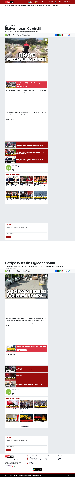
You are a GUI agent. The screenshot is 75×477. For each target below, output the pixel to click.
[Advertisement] (37, 16)
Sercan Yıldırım (16, 166)
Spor (19, 5)
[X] (8, 466)
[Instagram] (10, 466)
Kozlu (28, 5)
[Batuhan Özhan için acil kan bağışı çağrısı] (12, 404)
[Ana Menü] (69, 5)
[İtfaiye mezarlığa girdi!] (26, 50)
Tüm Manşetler (31, 462)
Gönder (8, 236)
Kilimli (32, 5)
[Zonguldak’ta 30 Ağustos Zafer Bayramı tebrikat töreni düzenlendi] (26, 195)
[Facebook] (6, 466)
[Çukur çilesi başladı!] (12, 418)
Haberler (7, 25)
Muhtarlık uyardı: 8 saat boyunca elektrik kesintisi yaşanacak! (39, 424)
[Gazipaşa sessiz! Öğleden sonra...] (26, 286)
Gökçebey (48, 5)
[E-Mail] (13, 170)
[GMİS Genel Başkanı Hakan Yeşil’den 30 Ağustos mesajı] (12, 195)
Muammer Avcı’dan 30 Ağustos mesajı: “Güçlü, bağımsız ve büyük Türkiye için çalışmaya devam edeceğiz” (26, 187)
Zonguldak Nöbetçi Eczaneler (34, 455)
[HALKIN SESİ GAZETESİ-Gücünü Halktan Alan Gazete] (9, 2)
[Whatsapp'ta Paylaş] (60, 35)
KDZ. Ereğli (60, 455)
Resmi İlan (41, 5)
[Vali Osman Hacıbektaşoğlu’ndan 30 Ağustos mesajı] (40, 179)
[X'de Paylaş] (58, 35)
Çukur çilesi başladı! (10, 422)
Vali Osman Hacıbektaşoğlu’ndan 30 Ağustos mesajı (39, 185)
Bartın (57, 5)
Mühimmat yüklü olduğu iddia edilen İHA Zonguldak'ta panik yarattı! (40, 201)
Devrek (36, 5)
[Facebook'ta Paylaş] (56, 35)
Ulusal (53, 5)
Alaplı (46, 459)
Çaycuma (23, 5)
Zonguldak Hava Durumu (33, 457)
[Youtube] (12, 466)
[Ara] (69, 2)
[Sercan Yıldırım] (8, 167)
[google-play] (37, 469)
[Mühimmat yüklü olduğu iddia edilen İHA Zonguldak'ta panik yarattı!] (40, 195)
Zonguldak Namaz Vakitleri (34, 458)
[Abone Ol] (69, 35)
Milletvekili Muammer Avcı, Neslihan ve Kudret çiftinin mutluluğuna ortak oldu (12, 185)
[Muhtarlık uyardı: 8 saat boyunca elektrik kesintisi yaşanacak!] (40, 418)
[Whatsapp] (14, 466)
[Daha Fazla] (62, 35)
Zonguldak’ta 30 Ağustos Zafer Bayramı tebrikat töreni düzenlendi (25, 201)
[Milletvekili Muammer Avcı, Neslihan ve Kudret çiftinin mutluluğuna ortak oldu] (12, 179)
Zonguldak (7, 5)
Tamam (69, 475)
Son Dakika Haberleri (33, 463)
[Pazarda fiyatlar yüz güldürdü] (40, 404)
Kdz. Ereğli (14, 5)
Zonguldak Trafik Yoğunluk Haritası (35, 459)
